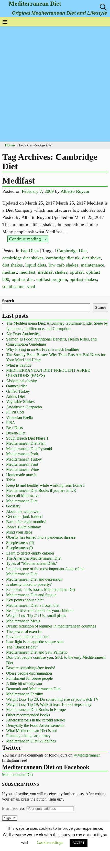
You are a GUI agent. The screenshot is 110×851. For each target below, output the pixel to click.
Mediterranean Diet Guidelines (31, 741)
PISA (10, 422)
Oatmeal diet (16, 386)
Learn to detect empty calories (30, 553)
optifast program (51, 279)
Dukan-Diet (15, 433)
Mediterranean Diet (35, 3)
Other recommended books (28, 715)
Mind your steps (19, 532)
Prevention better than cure (27, 636)
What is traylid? (18, 365)
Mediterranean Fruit (22, 464)
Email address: (14, 808)
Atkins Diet (15, 396)
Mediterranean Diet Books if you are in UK (41, 490)
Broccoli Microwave (22, 495)
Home (10, 145)
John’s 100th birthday (23, 527)
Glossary (13, 506)
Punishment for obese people (29, 678)
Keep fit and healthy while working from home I (45, 485)
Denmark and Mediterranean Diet (33, 689)
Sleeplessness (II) (20, 542)
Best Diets (14, 428)
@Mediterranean (87, 755)
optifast (77, 272)
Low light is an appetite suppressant (35, 642)
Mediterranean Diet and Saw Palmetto (37, 652)
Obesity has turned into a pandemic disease (40, 537)
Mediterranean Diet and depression (34, 579)
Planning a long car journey (28, 735)
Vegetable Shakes (20, 401)
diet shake (91, 257)
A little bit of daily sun (24, 683)
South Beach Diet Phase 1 (27, 438)
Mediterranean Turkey (24, 459)
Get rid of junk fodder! (24, 516)
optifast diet (23, 279)
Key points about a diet (24, 600)
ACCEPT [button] (78, 842)
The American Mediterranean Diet (33, 558)
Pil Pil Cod (15, 412)
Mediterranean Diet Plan (26, 443)
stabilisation (13, 286)
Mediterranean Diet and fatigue (31, 595)
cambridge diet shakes (22, 257)
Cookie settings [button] (50, 842)
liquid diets (35, 265)
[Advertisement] (55, 84)
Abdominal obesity (21, 381)
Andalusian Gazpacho (24, 407)
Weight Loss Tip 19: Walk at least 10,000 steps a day (48, 704)
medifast (27, 272)
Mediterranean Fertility (24, 694)
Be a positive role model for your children (39, 610)
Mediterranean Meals (23, 621)
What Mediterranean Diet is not (31, 730)
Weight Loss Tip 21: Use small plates (36, 615)
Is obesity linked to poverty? (29, 584)
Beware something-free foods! (30, 668)
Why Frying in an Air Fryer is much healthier (42, 349)
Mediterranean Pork (22, 454)
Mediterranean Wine (22, 469)
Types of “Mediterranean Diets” (32, 563)
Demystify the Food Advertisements (35, 725)
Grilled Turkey (18, 391)
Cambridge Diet (72, 250)
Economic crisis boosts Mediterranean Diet (40, 589)
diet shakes (12, 265)
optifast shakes (83, 279)
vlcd (31, 286)
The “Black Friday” (22, 647)
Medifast (18, 180)
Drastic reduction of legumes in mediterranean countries (51, 626)
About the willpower (23, 511)
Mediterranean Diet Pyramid (29, 448)
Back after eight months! (26, 521)
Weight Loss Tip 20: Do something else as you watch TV (52, 699)
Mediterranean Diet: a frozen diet (32, 605)
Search (8, 301)
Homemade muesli (21, 475)
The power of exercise (24, 631)
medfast (9, 272)
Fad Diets (30, 250)
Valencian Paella (19, 417)
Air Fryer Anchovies (22, 334)
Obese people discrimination (29, 673)
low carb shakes (63, 265)
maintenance (92, 265)
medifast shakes (52, 272)
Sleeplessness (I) (19, 548)
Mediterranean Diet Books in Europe (36, 709)
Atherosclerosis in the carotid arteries (35, 720)
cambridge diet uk (63, 257)
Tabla (10, 480)
